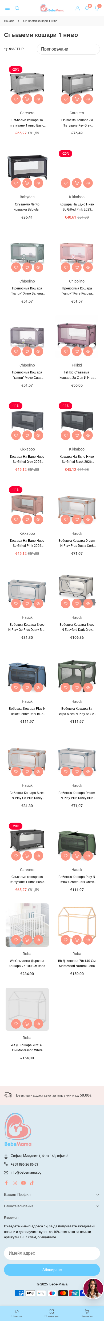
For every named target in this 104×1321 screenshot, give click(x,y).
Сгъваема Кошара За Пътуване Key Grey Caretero (77, 125)
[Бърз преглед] (38, 99)
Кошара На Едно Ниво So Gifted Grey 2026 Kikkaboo (27, 462)
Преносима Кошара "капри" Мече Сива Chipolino (27, 377)
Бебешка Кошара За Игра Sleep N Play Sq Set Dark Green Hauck (77, 714)
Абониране (52, 1269)
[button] (7, 8)
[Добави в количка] (27, 99)
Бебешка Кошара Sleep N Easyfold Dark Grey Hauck (76, 630)
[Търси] (17, 8)
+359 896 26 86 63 (24, 1164)
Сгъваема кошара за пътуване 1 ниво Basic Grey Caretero (27, 125)
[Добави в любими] (16, 99)
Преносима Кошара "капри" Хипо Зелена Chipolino (27, 293)
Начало (9, 21)
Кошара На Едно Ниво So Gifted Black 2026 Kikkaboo (77, 462)
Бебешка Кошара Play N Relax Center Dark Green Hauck (76, 882)
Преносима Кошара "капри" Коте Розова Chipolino (77, 293)
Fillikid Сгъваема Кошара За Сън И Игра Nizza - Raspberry (76, 377)
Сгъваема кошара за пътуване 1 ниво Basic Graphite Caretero (27, 882)
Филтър (16, 49)
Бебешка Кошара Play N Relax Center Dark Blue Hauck (27, 714)
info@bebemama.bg (26, 1172)
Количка (87, 1316)
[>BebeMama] (52, 7)
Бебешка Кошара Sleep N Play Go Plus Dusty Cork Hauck (27, 798)
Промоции (51, 1316)
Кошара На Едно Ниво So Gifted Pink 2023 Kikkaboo (77, 209)
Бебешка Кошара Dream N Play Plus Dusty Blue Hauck (76, 798)
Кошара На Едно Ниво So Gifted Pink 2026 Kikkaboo (27, 546)
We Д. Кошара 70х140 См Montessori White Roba (27, 1050)
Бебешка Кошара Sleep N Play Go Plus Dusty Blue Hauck (27, 630)
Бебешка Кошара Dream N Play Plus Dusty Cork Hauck (76, 546)
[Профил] (77, 8)
